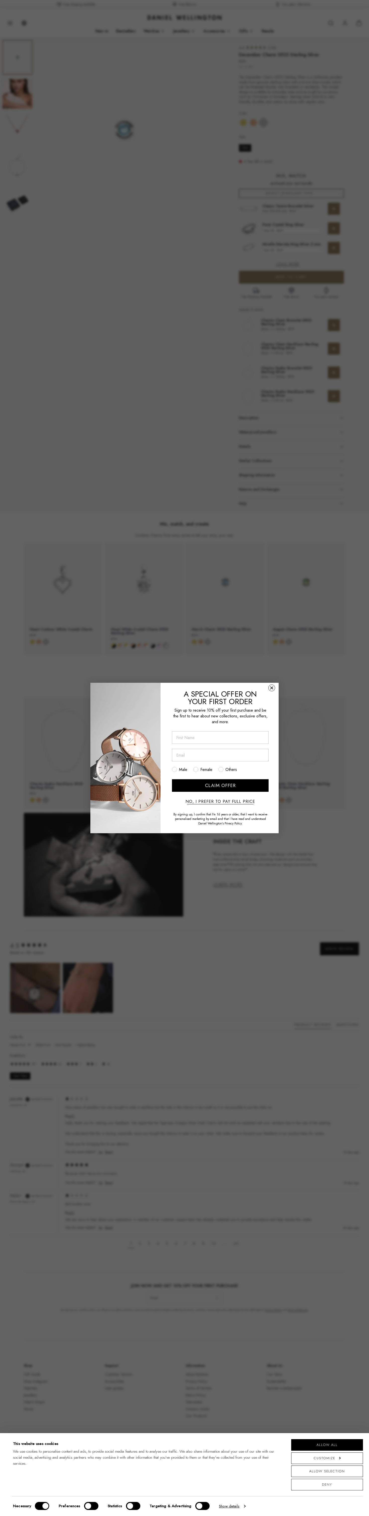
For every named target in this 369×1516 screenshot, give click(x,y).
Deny (327, 1484)
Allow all (327, 1444)
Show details (229, 1506)
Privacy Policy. (233, 823)
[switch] (91, 1506)
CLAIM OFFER (220, 785)
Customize (324, 1458)
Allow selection (327, 1471)
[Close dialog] (272, 688)
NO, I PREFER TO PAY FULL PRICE (220, 801)
